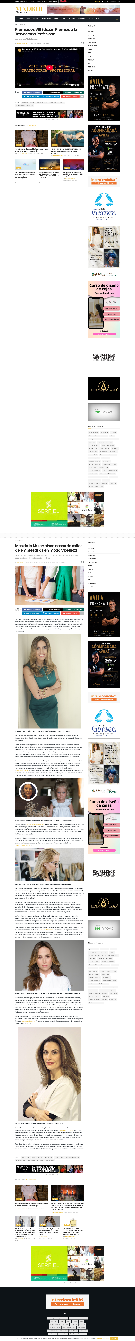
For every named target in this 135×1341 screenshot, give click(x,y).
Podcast (55, 1)
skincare (104, 483)
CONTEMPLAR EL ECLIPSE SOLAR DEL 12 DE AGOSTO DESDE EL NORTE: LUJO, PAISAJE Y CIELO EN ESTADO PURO (49, 175)
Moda (28, 19)
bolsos (104, 439)
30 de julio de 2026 (69, 180)
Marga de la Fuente (94, 461)
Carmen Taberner (113, 439)
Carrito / (116, 1)
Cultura (67, 168)
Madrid (102, 455)
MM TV (90, 19)
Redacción (20, 562)
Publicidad (38, 1)
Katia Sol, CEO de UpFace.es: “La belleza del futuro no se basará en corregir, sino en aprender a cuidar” (49, 1231)
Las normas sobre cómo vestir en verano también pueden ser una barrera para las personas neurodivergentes (25, 175)
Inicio (16, 24)
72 (42, 1208)
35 (76, 180)
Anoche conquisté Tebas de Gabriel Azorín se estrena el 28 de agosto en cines (73, 174)
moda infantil (93, 467)
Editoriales (44, 1)
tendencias (112, 483)
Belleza (36, 19)
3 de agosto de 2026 (45, 182)
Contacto (32, 1)
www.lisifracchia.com (22, 770)
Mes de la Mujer (59, 1157)
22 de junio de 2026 (45, 1239)
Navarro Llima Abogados (110, 470)
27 (29, 182)
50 (17, 1240)
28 (53, 182)
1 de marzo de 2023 (35, 43)
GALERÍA (72, 19)
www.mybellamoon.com (23, 845)
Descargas (92, 42)
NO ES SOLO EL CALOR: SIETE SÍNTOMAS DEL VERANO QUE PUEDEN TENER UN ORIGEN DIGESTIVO (66, 151)
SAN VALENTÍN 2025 (94, 480)
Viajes (90, 71)
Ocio (56, 19)
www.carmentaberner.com (35, 824)
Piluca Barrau (93, 474)
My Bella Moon (103, 467)
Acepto (114, 1339)
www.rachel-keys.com (66, 1130)
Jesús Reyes (103, 451)
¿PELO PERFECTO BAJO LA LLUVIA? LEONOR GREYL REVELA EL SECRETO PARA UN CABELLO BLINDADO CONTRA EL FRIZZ (73, 1231)
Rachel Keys (113, 477)
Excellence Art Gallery (108, 445)
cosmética (101, 442)
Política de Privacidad (103, 1339)
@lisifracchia (104, 432)
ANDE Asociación (94, 436)
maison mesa (105, 458)
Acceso (98, 1)
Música (63, 19)
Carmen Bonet (26, 1157)
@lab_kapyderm (93, 432)
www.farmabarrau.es (28, 1021)
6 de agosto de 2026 (21, 182)
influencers (115, 448)
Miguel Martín (107, 464)
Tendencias (22, 24)
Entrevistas (46, 19)
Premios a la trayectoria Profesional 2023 (34, 103)
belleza (97, 439)
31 (78, 155)
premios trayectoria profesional (98, 477)
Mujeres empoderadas (72, 1157)
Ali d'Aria (113, 432)
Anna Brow (104, 436)
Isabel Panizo (93, 451)
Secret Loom (50, 1160)
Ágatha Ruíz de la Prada (96, 486)
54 (77, 1212)
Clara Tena (92, 442)
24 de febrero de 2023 (32, 562)
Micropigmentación (94, 464)
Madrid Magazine (94, 458)
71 (53, 1239)
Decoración (92, 39)
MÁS (97, 19)
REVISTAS (81, 19)
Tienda (50, 1)
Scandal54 (106, 480)
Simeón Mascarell (94, 483)
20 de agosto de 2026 (34, 153)
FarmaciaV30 (93, 448)
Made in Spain (93, 455)
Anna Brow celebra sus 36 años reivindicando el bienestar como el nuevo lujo (31, 150)
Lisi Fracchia (113, 451)
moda (115, 464)
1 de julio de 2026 (30, 1238)
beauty (91, 439)
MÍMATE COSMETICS (94, 470)
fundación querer (104, 448)
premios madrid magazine (56, 103)
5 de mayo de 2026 (68, 1239)
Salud (54, 145)
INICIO (20, 19)
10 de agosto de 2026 (70, 155)
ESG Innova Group (94, 445)
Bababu (112, 436)
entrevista (109, 442)
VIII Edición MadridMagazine (24, 105)
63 (42, 153)
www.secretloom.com (46, 930)
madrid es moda (111, 455)
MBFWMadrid (106, 461)
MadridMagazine (22, 43)
